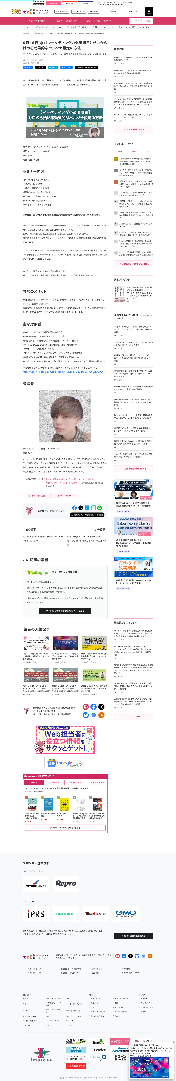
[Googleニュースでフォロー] (143, 956)
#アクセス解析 (72, 479)
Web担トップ (27, 33)
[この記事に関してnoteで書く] (93, 508)
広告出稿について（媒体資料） (71, 969)
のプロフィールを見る (65, 610)
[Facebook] (93, 707)
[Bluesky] (137, 956)
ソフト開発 (105, 2)
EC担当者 (69, 3)
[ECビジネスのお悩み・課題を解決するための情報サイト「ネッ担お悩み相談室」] (76, 1067)
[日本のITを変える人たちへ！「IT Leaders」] (98, 1050)
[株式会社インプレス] (41, 1055)
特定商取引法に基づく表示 (70, 973)
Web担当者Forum (35, 11)
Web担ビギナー (61, 11)
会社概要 (95, 973)
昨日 (120, 151)
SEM (47, 1025)
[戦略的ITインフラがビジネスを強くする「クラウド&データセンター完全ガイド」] (76, 1042)
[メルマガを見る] (117, 956)
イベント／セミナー (121, 1011)
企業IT (99, 2)
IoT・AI (112, 2)
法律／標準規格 (30, 1016)
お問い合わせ (97, 969)
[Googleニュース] (93, 715)
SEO (26, 27)
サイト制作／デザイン (99, 27)
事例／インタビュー (121, 998)
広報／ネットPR (30, 1021)
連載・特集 (93, 11)
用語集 (143, 1011)
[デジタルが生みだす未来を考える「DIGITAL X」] (98, 1058)
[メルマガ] (86, 707)
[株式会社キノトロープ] (66, 914)
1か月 (146, 151)
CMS (113, 27)
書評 (116, 1003)
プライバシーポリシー (37, 973)
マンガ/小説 (119, 1007)
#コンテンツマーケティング (57, 482)
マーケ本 (34, 782)
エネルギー (100, 4)
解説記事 (144, 998)
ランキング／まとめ (97, 1016)
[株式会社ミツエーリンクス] (36, 884)
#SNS (61, 479)
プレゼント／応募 (147, 1007)
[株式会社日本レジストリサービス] (36, 914)
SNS (60, 27)
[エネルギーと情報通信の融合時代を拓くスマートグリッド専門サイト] (120, 1050)
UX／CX (49, 1016)
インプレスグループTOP (132, 973)
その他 (69, 1025)
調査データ (94, 1003)
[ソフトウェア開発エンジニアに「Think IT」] (98, 1042)
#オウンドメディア (86, 479)
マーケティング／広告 (40, 27)
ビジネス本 (54, 782)
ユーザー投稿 (39, 33)
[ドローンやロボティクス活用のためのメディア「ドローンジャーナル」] (120, 1058)
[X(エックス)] (101, 707)
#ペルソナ (73, 482)
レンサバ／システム (74, 1016)
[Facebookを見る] (124, 956)
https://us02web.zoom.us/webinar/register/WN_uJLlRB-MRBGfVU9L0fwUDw (63, 371)
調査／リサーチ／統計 (127, 27)
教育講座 (114, 4)
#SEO (55, 479)
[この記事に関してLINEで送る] (99, 507)
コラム (93, 1007)
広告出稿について (133, 11)
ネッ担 (50, 714)
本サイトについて (36, 969)
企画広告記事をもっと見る (135, 468)
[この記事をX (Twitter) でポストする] (80, 507)
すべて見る (135, 716)
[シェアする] (74, 507)
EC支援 (120, 4)
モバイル (70, 1021)
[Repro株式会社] (66, 884)
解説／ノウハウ (96, 998)
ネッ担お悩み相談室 (62, 714)
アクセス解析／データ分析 (76, 27)
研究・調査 (128, 2)
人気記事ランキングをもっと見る (135, 263)
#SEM (48, 479)
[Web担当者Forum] (35, 957)
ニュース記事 (145, 1003)
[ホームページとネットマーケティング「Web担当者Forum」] (120, 1042)
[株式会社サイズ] (96, 914)
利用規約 (126, 969)
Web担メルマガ (78, 11)
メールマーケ (29, 1025)
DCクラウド (120, 2)
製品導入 (85, 3)
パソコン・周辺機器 (96, 782)
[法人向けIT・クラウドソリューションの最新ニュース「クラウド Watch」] (76, 1050)
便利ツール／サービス (98, 1011)
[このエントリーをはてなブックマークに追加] (87, 507)
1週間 (133, 151)
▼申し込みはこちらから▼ (141, 1055)
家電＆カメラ (75, 782)
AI (53, 27)
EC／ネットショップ (52, 1021)
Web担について (116, 11)
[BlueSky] (86, 715)
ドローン (108, 4)
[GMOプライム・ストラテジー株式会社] (126, 914)
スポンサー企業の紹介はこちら (133, 936)
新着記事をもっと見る (135, 129)
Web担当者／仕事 (147, 27)
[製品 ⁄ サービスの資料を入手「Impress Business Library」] (76, 1058)
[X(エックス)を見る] (130, 956)
